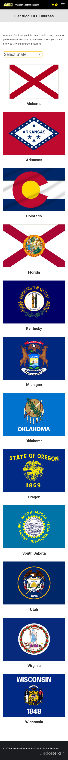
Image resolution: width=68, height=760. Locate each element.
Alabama (34, 104)
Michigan (34, 385)
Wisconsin (34, 722)
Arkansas (34, 160)
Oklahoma (34, 441)
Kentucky (34, 328)
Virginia (34, 666)
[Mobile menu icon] (63, 5)
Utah (34, 609)
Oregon (34, 497)
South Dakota (34, 553)
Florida (34, 272)
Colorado (34, 216)
